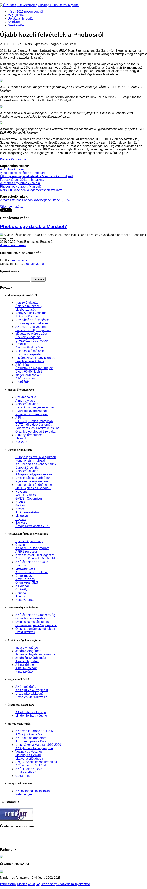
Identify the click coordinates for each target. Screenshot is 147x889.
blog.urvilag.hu (34, 263)
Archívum (14, 22)
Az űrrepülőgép (25, 686)
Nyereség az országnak (31, 410)
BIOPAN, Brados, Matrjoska (34, 421)
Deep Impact (24, 575)
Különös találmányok (29, 350)
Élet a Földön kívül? (28, 371)
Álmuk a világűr (25, 400)
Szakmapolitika (25, 397)
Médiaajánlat (26, 884)
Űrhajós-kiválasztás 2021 (32, 526)
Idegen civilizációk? (28, 375)
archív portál (19, 260)
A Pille (19, 417)
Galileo (20, 505)
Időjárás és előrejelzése (31, 333)
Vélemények (23, 794)
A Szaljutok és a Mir (28, 734)
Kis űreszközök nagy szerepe (35, 357)
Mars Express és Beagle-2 (33, 488)
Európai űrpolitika (27, 467)
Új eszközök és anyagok (31, 340)
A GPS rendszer (26, 551)
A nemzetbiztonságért (30, 347)
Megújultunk (16, 15)
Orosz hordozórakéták (30, 618)
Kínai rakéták (24, 671)
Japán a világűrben (28, 651)
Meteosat (21, 515)
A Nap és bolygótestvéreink (33, 474)
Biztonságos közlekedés (31, 323)
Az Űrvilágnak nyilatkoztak (33, 790)
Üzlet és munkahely (28, 306)
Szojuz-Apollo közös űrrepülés (36, 762)
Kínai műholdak (26, 668)
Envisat (20, 508)
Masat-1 (20, 438)
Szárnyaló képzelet (28, 354)
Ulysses (20, 519)
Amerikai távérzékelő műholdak (36, 558)
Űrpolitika (21, 344)
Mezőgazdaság (25, 309)
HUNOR (21, 441)
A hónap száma (25, 378)
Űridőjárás (22, 382)
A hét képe (22, 364)
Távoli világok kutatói (29, 361)
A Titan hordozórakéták (31, 765)
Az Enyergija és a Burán (31, 741)
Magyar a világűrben (29, 758)
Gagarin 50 (22, 775)
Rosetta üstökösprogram (31, 414)
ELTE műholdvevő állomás (33, 424)
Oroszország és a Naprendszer (36, 625)
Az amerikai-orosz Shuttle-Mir (35, 731)
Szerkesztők (16, 25)
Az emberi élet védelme (31, 326)
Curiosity (21, 589)
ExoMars (21, 522)
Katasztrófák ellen (27, 316)
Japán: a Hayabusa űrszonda (35, 654)
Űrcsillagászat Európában (33, 477)
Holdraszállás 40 (26, 772)
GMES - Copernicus (28, 498)
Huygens (21, 491)
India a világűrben (27, 647)
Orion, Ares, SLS (26, 582)
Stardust (21, 565)
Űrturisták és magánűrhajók (34, 368)
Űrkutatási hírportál (20, 18)
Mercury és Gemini (28, 755)
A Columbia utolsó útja (30, 712)
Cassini (20, 544)
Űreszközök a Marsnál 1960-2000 (38, 744)
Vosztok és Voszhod (29, 751)
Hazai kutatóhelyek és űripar (34, 407)
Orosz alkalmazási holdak (32, 621)
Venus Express (25, 495)
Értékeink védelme (28, 337)
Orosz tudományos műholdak (35, 628)
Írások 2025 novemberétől (25, 11)
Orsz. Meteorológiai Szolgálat (35, 431)
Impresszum (8, 884)
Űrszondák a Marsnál (29, 693)
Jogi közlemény (46, 884)
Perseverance (24, 599)
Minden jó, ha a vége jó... (32, 715)
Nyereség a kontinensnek (32, 481)
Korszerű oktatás (26, 302)
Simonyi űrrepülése (28, 435)
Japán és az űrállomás (30, 657)
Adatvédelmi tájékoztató (73, 884)
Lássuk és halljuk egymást (33, 330)
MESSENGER (25, 568)
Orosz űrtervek (25, 632)
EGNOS (20, 502)
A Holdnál (22, 586)
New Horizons (25, 579)
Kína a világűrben (27, 661)
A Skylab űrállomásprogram (34, 748)
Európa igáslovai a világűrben (35, 457)
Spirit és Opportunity (29, 541)
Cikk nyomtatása (11, 206)
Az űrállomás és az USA (31, 561)
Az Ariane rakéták (27, 512)
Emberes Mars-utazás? (31, 697)
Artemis (20, 596)
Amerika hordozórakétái (31, 572)
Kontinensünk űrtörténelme (33, 484)
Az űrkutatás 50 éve (28, 768)
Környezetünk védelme (31, 313)
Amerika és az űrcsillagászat (34, 555)
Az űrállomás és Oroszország (35, 615)
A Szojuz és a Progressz (31, 690)
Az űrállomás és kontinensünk (35, 464)
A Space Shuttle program (32, 548)
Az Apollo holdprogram (30, 737)
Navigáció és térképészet (32, 319)
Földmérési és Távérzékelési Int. (37, 428)
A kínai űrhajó (24, 664)
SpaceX (20, 593)
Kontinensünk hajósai (30, 460)
